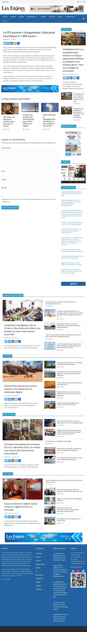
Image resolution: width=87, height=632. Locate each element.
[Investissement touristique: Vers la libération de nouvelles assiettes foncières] (49, 365)
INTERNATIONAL (31, 16)
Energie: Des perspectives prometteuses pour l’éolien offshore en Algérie (28, 120)
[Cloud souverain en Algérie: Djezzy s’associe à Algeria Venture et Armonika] (23, 489)
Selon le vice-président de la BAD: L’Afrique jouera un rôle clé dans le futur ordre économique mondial (63, 335)
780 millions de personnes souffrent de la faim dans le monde (9, 121)
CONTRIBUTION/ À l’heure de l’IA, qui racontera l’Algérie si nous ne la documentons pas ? (71, 230)
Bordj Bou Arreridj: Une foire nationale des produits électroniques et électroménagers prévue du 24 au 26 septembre (69, 432)
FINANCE (43, 16)
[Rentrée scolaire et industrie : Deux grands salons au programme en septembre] (49, 451)
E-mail (3, 179)
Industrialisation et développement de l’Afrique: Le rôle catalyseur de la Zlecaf (49, 120)
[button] (37, 16)
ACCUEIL (5, 16)
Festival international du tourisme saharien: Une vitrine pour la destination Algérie (20, 388)
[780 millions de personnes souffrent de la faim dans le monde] (10, 108)
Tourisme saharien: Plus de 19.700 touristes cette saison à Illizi (69, 383)
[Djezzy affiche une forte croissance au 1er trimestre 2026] (49, 521)
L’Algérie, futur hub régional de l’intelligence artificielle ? (69, 499)
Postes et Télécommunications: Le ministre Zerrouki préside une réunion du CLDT (64, 481)
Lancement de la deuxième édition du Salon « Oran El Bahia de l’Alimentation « (69, 458)
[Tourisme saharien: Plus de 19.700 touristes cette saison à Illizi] (49, 385)
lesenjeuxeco (74, 74)
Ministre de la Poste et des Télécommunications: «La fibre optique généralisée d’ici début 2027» (68, 509)
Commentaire (6, 148)
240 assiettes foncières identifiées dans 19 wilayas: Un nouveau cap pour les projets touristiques (69, 373)
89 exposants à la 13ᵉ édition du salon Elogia (58, 441)
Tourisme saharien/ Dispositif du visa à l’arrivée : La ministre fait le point (68, 403)
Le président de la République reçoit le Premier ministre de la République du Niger (71, 193)
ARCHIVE (73, 284)
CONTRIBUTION (69, 16)
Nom (3, 171)
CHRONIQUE (39, 578)
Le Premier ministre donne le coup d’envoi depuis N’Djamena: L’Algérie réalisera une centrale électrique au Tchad (69, 345)
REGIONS (21, 16)
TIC (36, 571)
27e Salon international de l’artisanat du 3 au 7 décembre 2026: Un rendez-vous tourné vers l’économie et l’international (22, 449)
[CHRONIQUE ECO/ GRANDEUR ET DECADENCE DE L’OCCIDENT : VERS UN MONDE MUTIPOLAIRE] (66, 114)
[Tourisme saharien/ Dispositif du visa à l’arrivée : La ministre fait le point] (49, 405)
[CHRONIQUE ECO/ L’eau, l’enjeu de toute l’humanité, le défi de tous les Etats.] (66, 99)
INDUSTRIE (52, 16)
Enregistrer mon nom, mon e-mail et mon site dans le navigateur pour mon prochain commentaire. (28, 200)
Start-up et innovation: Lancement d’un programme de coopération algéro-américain (69, 490)
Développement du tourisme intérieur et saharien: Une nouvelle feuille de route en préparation (69, 393)
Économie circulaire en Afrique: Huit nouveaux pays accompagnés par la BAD (60, 303)
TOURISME (39, 589)
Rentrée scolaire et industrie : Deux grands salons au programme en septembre (69, 449)
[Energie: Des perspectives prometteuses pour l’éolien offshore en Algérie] (30, 107)
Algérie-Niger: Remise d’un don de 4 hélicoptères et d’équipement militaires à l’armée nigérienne (68, 325)
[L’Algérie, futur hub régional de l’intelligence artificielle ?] (49, 501)
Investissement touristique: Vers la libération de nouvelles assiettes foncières (69, 363)
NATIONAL (13, 16)
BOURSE (38, 568)
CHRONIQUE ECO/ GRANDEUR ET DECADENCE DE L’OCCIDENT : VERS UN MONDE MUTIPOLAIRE (78, 113)
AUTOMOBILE (39, 575)
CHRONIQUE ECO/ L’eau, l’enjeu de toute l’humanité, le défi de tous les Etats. (78, 97)
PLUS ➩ (5, 21)
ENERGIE (38, 582)
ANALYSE (60, 16)
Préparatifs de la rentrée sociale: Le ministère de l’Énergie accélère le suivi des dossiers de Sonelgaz (71, 271)
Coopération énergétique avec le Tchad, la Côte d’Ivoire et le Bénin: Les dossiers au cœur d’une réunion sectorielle (22, 330)
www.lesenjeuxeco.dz (76, 567)
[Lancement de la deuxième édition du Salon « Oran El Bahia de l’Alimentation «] (49, 460)
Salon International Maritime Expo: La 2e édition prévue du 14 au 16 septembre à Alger (70, 422)
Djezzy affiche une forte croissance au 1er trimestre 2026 (69, 519)
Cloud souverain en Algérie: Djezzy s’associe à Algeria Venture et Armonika (20, 506)
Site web (4, 188)
